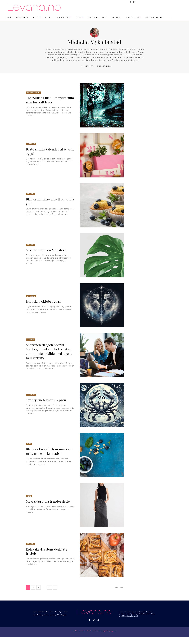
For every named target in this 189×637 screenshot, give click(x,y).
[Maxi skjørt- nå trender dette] (102, 505)
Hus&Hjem (30, 194)
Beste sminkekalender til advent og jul (50, 151)
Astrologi (31, 296)
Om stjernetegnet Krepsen (46, 400)
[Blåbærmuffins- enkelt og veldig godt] (102, 205)
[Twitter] (98, 620)
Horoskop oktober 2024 (43, 301)
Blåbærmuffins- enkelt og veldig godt (50, 201)
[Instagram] (134, 2)
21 (49, 587)
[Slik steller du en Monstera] (102, 255)
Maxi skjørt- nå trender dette (48, 501)
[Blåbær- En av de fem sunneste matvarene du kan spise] (102, 455)
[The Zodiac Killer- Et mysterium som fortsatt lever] (102, 105)
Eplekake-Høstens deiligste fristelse (46, 551)
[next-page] (55, 587)
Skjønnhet (31, 144)
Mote (29, 496)
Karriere (30, 340)
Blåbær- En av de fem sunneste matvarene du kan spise (49, 451)
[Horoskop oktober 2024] (102, 305)
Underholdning (33, 93)
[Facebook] (130, 2)
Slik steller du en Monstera (46, 250)
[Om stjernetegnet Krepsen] (102, 405)
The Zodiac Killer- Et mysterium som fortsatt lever (50, 100)
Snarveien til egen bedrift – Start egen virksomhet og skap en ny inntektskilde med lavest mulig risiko (48, 351)
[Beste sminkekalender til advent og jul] (102, 155)
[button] (170, 17)
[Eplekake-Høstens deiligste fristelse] (102, 555)
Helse (29, 444)
